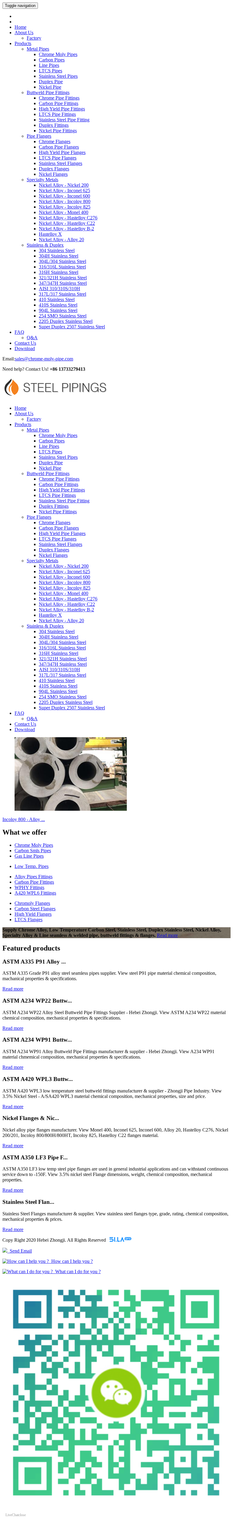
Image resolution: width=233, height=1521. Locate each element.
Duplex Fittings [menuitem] (54, 125)
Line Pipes (49, 446)
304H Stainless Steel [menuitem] (58, 255)
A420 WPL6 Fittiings (35, 892)
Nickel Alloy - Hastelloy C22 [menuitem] (67, 223)
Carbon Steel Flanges (35, 908)
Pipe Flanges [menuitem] (39, 136)
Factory (34, 38)
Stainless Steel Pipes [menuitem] (58, 76)
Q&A (32, 337)
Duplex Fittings (54, 506)
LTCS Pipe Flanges (57, 538)
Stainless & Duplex (45, 626)
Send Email (19, 1250)
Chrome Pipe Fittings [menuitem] (59, 97)
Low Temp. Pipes (32, 866)
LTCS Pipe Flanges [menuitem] (57, 157)
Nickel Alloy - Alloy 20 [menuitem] (61, 239)
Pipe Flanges (39, 517)
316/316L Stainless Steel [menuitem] (62, 266)
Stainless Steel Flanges (60, 544)
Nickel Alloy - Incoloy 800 (64, 582)
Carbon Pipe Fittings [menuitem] (58, 103)
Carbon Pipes (52, 440)
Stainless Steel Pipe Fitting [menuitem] (64, 119)
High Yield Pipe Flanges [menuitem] (62, 152)
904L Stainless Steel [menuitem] (58, 310)
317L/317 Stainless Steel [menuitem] (62, 294)
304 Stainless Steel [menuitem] (57, 250)
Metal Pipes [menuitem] (38, 48)
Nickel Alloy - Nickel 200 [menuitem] (64, 185)
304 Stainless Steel (57, 631)
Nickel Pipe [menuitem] (50, 87)
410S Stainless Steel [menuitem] (58, 304)
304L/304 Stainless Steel (62, 642)
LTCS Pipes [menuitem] (50, 70)
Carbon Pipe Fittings (58, 484)
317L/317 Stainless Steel (62, 675)
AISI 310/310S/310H (59, 669)
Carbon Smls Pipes (33, 850)
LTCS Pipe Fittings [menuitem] (57, 114)
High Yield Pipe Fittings (62, 489)
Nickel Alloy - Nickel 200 (64, 566)
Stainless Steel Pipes (58, 457)
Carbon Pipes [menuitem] (52, 59)
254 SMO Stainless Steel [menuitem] (62, 315)
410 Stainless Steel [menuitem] (57, 299)
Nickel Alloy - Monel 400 (63, 593)
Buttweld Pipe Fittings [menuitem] (48, 92)
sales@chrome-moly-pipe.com (44, 358)
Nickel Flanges (53, 555)
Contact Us (25, 343)
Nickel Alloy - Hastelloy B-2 (66, 609)
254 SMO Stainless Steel (62, 696)
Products (23, 43)
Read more (167, 935)
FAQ (19, 332)
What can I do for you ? (77, 1271)
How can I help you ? (71, 1261)
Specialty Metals (42, 560)
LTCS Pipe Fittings (57, 495)
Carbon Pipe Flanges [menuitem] (59, 146)
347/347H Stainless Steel (63, 664)
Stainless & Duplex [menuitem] (45, 245)
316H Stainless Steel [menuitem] (58, 272)
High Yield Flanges (33, 914)
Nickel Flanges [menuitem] (53, 174)
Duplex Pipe (51, 462)
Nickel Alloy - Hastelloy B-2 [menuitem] (66, 228)
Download (25, 348)
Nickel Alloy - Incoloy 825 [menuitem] (64, 206)
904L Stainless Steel (58, 691)
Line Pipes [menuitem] (49, 65)
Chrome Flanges (54, 522)
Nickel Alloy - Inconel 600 (64, 577)
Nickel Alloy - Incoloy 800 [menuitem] (64, 201)
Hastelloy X (50, 615)
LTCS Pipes (50, 451)
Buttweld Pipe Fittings (48, 473)
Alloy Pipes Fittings (33, 876)
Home (20, 27)
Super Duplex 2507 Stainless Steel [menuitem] (72, 326)
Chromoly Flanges (32, 903)
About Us (24, 32)
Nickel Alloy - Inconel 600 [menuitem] (64, 196)
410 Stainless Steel (57, 680)
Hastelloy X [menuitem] (50, 234)
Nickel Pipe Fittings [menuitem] (58, 130)
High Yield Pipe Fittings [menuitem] (62, 108)
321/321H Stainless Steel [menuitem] (63, 277)
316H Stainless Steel (58, 653)
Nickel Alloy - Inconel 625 (64, 571)
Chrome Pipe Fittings (59, 478)
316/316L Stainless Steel (62, 647)
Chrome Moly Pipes (58, 435)
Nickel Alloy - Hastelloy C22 (67, 604)
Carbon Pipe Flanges (59, 528)
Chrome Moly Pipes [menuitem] (58, 54)
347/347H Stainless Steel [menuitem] (63, 283)
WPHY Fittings (29, 887)
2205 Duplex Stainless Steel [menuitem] (66, 321)
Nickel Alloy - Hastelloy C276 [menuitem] (68, 217)
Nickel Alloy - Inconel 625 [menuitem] (64, 190)
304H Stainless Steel (58, 636)
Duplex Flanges (54, 549)
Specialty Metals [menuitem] (42, 179)
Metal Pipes (38, 429)
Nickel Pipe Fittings (58, 511)
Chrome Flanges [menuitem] (54, 141)
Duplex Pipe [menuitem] (51, 81)
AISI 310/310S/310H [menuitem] (59, 288)
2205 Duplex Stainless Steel (66, 702)
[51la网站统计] (120, 1240)
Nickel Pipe (50, 468)
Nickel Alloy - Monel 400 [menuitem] (63, 212)
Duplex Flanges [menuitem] (54, 168)
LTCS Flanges (28, 919)
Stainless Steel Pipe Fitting (64, 500)
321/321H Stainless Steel (63, 658)
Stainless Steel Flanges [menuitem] (60, 163)
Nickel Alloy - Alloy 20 (61, 620)
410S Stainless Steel (58, 685)
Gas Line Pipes (29, 856)
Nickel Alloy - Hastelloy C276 (68, 598)
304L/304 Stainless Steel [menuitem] (62, 261)
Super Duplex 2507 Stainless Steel (72, 707)
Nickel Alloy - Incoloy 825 (64, 587)
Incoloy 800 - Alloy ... (23, 819)
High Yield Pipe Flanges (62, 533)
